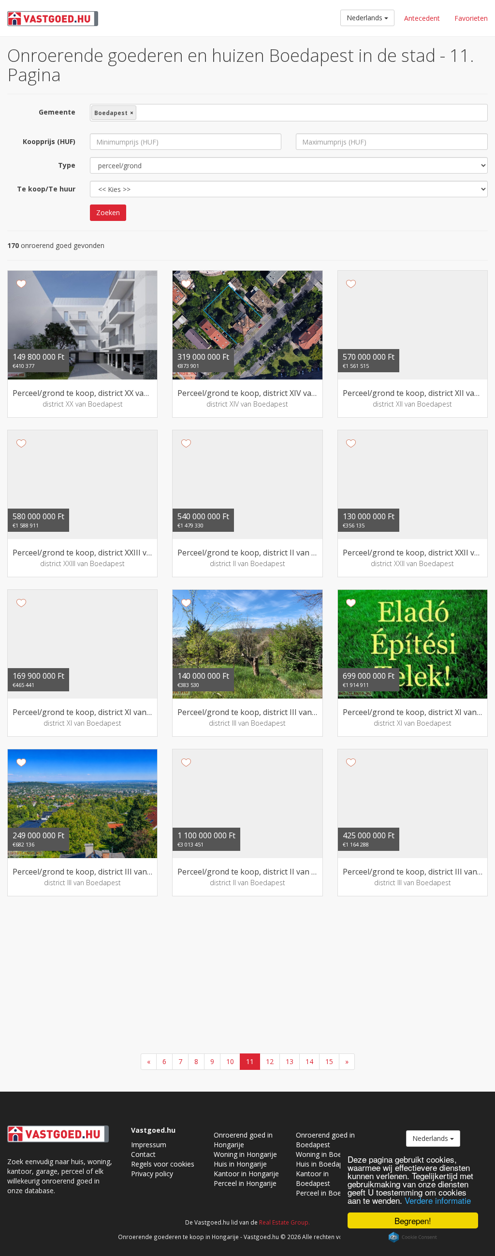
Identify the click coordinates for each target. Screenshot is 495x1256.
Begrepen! (412, 1220)
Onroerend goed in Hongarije (243, 1139)
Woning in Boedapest (329, 1154)
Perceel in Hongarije (245, 1183)
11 (250, 1061)
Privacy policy (152, 1173)
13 (289, 1061)
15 (329, 1061)
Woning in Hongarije (245, 1154)
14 (309, 1061)
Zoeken (108, 212)
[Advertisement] (247, 976)
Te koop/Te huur (46, 188)
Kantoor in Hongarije (246, 1173)
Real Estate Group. (284, 1222)
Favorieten (471, 18)
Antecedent (422, 18)
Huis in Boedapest (324, 1163)
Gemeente (57, 112)
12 (270, 1061)
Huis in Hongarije (240, 1163)
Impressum (148, 1144)
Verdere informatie (438, 1200)
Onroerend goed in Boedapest (325, 1139)
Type (66, 165)
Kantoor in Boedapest (313, 1178)
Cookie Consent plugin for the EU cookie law (413, 1237)
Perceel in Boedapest (329, 1193)
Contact (143, 1154)
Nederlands (365, 17)
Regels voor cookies (162, 1163)
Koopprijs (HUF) (49, 141)
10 (230, 1061)
